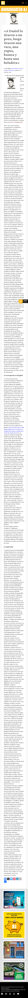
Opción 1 (24, 303)
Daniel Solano (15, 68)
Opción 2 (24, 304)
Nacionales (11, 70)
